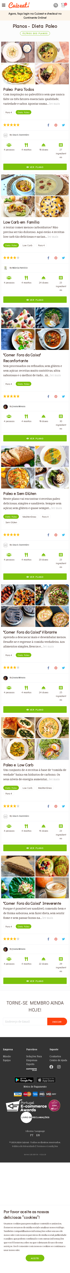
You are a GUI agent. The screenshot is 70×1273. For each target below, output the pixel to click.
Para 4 (8, 112)
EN (38, 1135)
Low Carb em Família (21, 221)
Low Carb (27, 245)
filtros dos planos (35, 33)
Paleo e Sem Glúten (19, 493)
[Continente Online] (35, 1068)
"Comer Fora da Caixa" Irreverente (32, 903)
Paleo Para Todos (18, 89)
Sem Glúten (11, 522)
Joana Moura (18, 406)
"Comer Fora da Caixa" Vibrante (30, 631)
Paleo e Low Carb (18, 764)
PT (31, 1135)
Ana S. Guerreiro (20, 134)
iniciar (57, 1021)
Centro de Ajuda (58, 1060)
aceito (35, 1258)
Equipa (6, 1060)
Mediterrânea (29, 516)
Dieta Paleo (23, 112)
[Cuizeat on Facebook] (51, 1067)
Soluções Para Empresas (34, 1058)
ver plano (36, 167)
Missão (7, 1056)
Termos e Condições (47, 1146)
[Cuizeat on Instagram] (59, 1067)
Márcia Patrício (20, 267)
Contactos (55, 1056)
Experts (30, 1064)
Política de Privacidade (23, 1146)
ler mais (54, 103)
